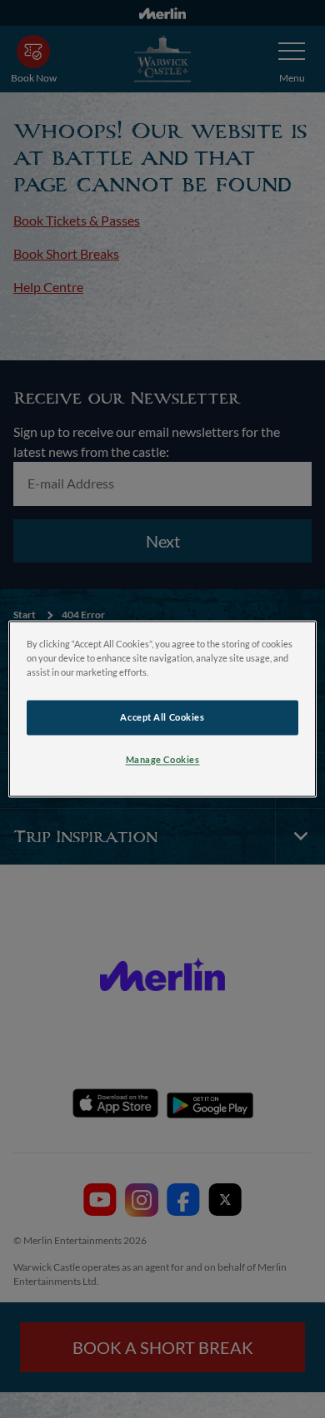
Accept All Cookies (162, 717)
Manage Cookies (163, 760)
